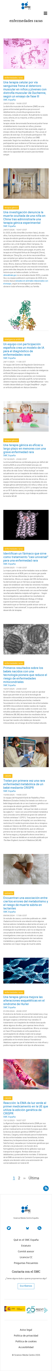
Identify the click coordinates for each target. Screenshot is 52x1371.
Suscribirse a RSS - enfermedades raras (46, 1187)
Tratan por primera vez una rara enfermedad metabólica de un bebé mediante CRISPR (24, 784)
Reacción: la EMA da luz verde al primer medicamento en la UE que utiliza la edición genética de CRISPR (25, 1108)
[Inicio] (25, 6)
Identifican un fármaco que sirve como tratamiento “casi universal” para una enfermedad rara (25, 557)
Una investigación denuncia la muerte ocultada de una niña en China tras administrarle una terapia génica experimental (24, 217)
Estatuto (26, 1245)
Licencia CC (26, 1257)
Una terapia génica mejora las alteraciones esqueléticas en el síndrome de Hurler (24, 1000)
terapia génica (11, 207)
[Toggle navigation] (45, 13)
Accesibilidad (26, 1347)
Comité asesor (26, 1251)
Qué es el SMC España (26, 1239)
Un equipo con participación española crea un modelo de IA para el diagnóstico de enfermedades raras (23, 349)
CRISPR (8, 776)
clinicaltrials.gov (10, 275)
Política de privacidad (26, 1335)
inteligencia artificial (14, 339)
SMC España (9, 99)
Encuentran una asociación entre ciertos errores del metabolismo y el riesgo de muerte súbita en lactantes (25, 903)
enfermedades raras (14, 77)
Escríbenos (26, 1285)
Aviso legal (26, 1329)
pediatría (9, 893)
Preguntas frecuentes (26, 1263)
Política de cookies (26, 1341)
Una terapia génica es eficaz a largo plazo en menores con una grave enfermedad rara (24, 448)
